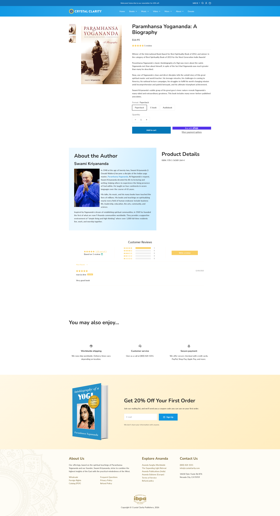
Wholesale (73, 477)
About (178, 11)
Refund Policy (106, 483)
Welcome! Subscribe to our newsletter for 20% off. (140, 3)
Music (143, 11)
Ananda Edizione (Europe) (153, 474)
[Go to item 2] (72, 40)
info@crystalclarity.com (190, 468)
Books (132, 11)
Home (122, 11)
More (167, 11)
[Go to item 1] (72, 29)
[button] (138, 45)
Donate (191, 11)
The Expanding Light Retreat (154, 468)
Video (155, 11)
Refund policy (148, 481)
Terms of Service (149, 477)
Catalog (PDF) (75, 483)
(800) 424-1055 (186, 465)
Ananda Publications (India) (153, 471)
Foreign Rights (75, 480)
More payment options (192, 132)
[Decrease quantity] (135, 119)
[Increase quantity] (146, 119)
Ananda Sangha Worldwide (153, 465)
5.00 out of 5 (101, 251)
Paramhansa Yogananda (118, 176)
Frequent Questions (108, 477)
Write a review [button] (185, 253)
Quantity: (136, 114)
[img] (82, 271)
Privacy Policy (106, 480)
